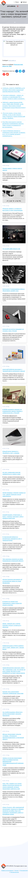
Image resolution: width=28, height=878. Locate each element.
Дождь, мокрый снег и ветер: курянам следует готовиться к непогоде (11, 625)
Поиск (17, 2)
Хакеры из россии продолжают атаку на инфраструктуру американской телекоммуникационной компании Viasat (13, 761)
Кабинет (24, 2)
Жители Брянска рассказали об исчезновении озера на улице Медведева (12, 581)
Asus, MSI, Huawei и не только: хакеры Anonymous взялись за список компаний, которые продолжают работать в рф (12, 786)
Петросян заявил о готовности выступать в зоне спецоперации (12, 209)
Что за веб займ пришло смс (11, 249)
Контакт (17, 870)
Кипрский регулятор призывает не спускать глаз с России (13, 330)
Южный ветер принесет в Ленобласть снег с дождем (10, 452)
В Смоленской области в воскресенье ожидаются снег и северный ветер (12, 538)
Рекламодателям (14, 872)
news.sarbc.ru (12, 60)
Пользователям (24, 870)
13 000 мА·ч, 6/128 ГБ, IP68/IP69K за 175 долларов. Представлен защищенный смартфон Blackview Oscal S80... (13, 90)
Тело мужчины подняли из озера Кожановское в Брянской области (12, 560)
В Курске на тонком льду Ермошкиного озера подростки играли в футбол (12, 603)
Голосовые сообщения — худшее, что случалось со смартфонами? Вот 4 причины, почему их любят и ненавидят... (13, 97)
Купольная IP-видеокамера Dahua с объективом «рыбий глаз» (13, 290)
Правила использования (7, 870)
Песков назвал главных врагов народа (12, 169)
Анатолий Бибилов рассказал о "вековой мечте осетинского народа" (13, 370)
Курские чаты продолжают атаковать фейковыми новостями (12, 692)
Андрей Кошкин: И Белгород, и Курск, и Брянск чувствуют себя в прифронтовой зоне (12, 516)
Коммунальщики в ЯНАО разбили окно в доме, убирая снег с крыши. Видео (13, 647)
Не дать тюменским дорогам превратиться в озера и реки (11, 473)
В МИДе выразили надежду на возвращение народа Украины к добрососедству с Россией (12, 411)
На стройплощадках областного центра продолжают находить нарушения (12, 713)
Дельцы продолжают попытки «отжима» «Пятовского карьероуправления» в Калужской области (13, 736)
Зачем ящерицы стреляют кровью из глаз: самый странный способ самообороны (13, 494)
